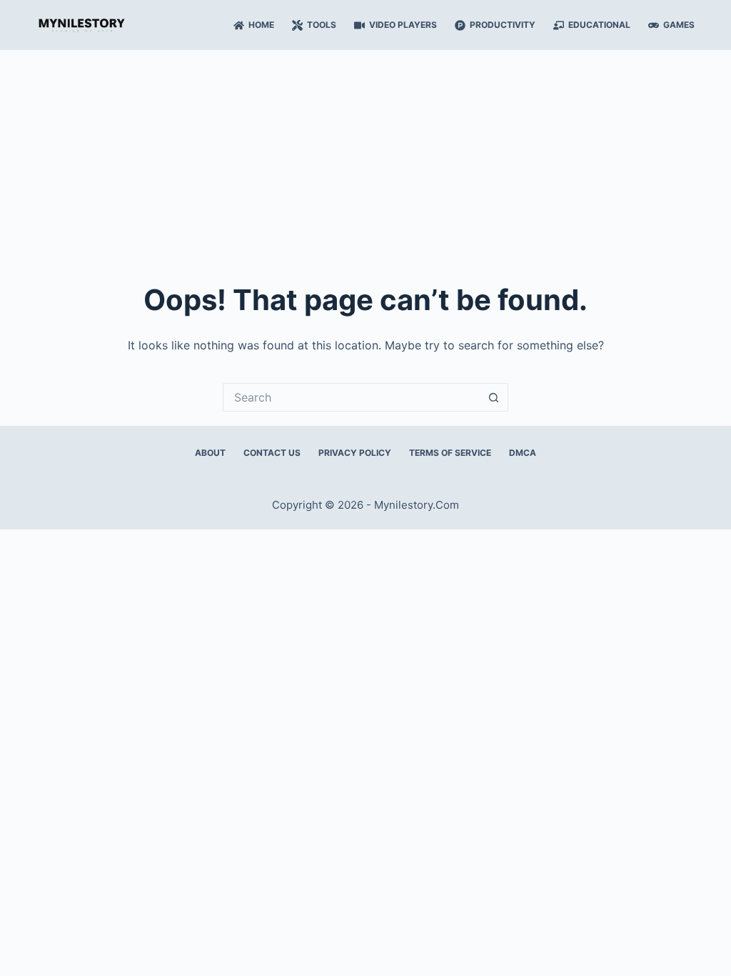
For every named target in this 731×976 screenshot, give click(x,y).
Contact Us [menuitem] (272, 452)
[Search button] (494, 397)
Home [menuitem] (261, 24)
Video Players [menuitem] (403, 24)
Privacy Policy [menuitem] (354, 452)
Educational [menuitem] (599, 24)
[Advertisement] (365, 157)
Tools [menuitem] (321, 24)
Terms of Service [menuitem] (450, 452)
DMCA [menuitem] (522, 452)
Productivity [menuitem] (502, 24)
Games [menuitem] (679, 24)
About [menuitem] (210, 452)
